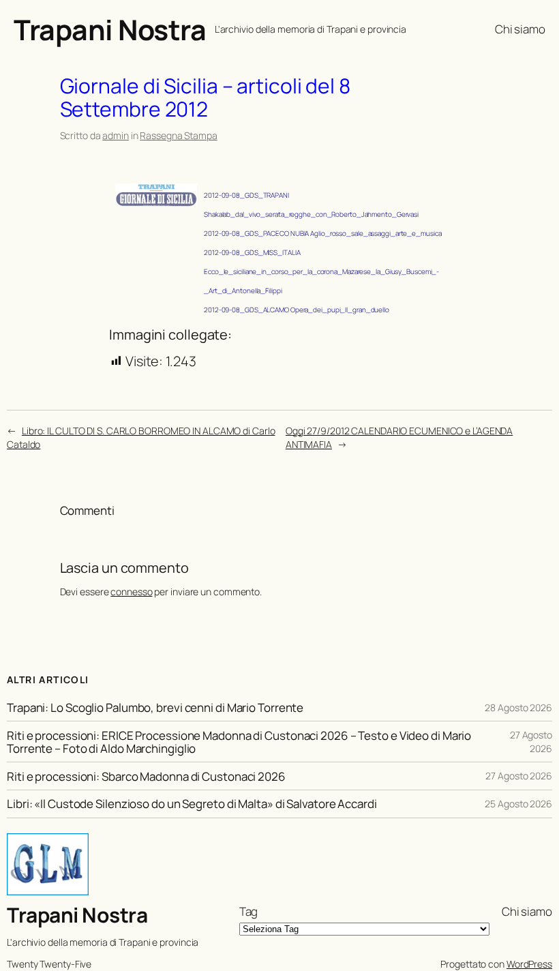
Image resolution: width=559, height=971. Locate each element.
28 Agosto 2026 (518, 707)
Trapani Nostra (110, 29)
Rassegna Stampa (178, 135)
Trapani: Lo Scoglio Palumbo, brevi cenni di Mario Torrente (155, 707)
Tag (248, 911)
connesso (131, 591)
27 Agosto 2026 (531, 741)
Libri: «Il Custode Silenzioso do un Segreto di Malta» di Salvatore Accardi (192, 803)
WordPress (529, 963)
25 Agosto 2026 (518, 803)
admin (115, 135)
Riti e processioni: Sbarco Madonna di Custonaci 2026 (146, 776)
